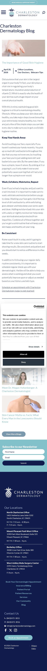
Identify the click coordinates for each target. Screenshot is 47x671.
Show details (34, 347)
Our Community (23, 601)
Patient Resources (23, 593)
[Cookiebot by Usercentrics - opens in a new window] (33, 306)
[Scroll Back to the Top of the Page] (42, 662)
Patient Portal (23, 589)
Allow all (23, 354)
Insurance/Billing (23, 585)
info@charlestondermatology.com (21, 626)
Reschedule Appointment (23, 2)
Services (23, 597)
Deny (23, 362)
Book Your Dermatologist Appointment (23, 582)
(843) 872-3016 (13, 622)
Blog (23, 605)
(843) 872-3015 (13, 618)
